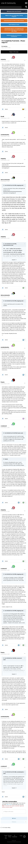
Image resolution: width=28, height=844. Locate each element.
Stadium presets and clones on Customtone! (14, 36)
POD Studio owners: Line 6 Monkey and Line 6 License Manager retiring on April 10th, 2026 (14, 30)
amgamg (5, 46)
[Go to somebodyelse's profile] (13, 132)
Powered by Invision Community (14, 841)
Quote (6, 109)
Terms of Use (5, 837)
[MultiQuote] (3, 109)
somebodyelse (20, 772)
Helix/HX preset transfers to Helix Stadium (14, 20)
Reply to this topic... (9, 811)
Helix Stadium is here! (14, 24)
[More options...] (24, 60)
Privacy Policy (9, 836)
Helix (9, 47)
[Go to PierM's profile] (13, 114)
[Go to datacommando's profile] (13, 177)
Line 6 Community (8, 3)
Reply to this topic (14, 51)
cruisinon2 (19, 658)
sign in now (9, 804)
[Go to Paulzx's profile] (13, 380)
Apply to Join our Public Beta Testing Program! (14, 16)
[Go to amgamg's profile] (13, 57)
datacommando (7, 245)
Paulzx (19, 433)
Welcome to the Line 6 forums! (14, 11)
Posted (5, 60)
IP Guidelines (14, 836)
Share (14, 818)
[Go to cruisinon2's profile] (13, 423)
